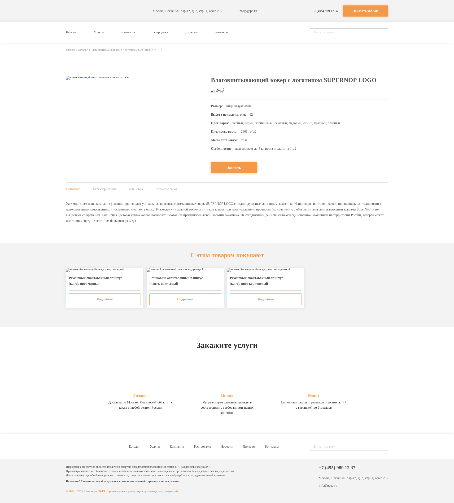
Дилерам (191, 32)
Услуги (99, 32)
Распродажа (160, 32)
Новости (227, 446)
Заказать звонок (365, 11)
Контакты (221, 32)
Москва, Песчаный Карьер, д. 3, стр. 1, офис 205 (187, 11)
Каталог (71, 32)
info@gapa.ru (248, 11)
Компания (128, 32)
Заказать (234, 168)
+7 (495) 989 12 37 (325, 11)
